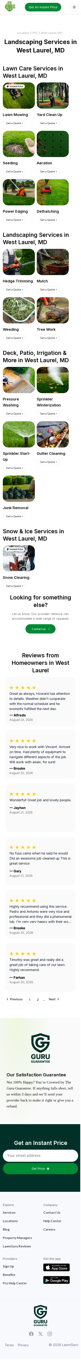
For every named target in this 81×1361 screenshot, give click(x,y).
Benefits (9, 1275)
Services (9, 1212)
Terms (9, 1345)
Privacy (23, 1345)
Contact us (39, 629)
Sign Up (8, 1266)
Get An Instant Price (43, 7)
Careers (49, 1229)
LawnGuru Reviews (17, 1246)
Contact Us (51, 1212)
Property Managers (17, 1238)
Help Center (52, 1221)
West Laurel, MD (52, 32)
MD (35, 32)
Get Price (38, 1168)
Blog (6, 1229)
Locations (23, 32)
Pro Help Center (15, 1283)
